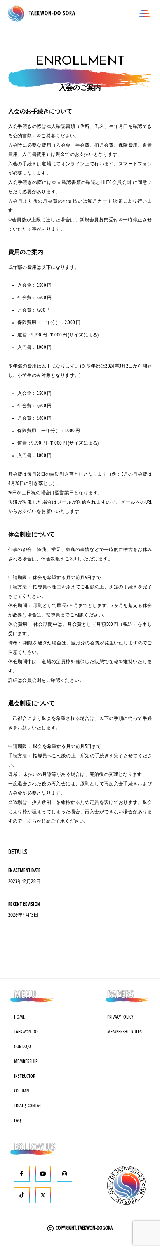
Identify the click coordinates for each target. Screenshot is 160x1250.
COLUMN (21, 1091)
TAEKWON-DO (26, 1031)
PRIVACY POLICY (120, 1017)
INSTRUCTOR (24, 1076)
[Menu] (144, 13)
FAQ (17, 1120)
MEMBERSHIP (25, 1061)
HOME (19, 1017)
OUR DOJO (22, 1046)
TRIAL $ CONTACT (28, 1105)
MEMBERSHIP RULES (124, 1031)
